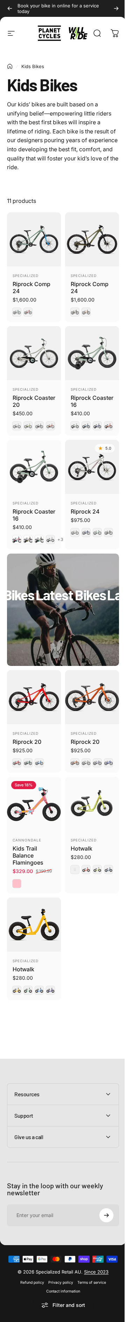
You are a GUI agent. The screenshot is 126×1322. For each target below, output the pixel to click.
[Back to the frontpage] (10, 66)
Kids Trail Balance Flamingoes (28, 855)
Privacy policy (58, 1272)
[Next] (116, 8)
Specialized (25, 275)
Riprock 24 (85, 511)
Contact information (60, 1281)
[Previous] (10, 8)
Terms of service (89, 1272)
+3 (60, 539)
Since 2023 (94, 1262)
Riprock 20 (27, 741)
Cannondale (27, 840)
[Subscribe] (101, 1194)
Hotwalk (81, 848)
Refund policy (29, 1272)
